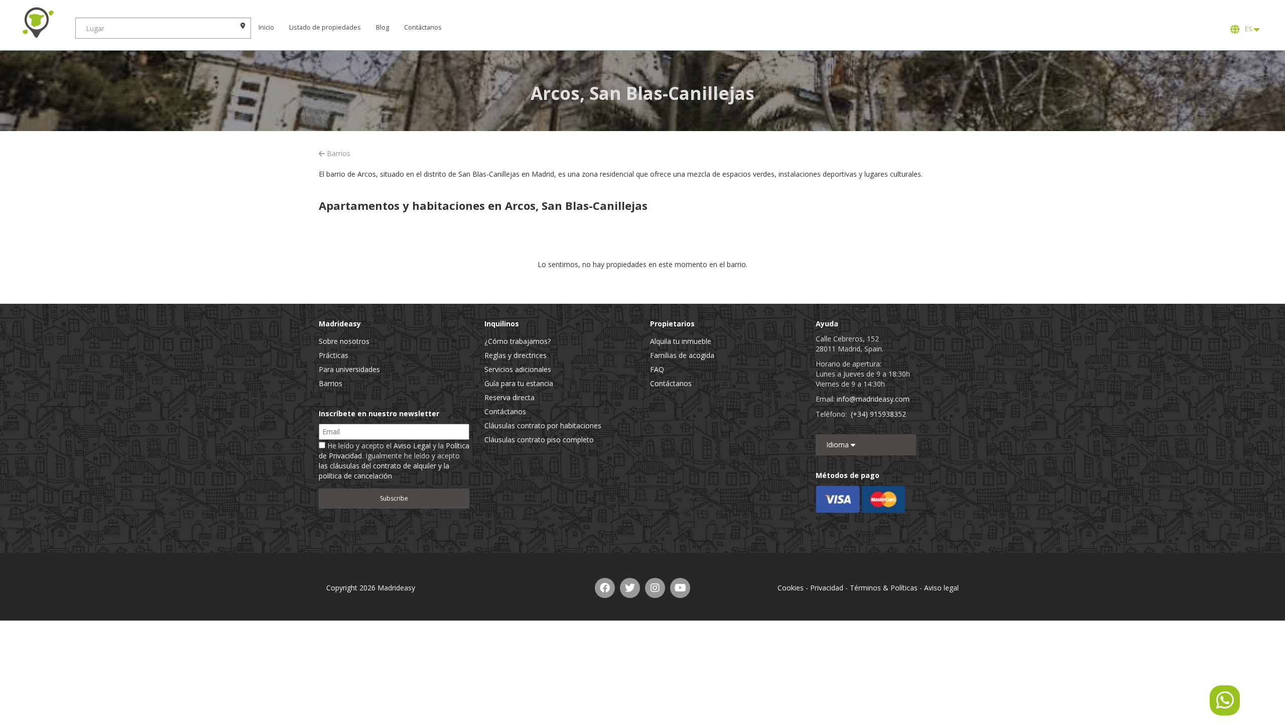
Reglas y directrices (515, 355)
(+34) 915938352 (878, 414)
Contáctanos (423, 27)
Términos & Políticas (884, 587)
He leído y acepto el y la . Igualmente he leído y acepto (394, 460)
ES (1248, 29)
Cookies (791, 587)
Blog (382, 27)
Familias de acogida (682, 355)
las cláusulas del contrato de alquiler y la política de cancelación (384, 470)
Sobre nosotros (344, 341)
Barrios (337, 153)
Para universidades (349, 369)
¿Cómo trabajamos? (517, 341)
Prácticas (333, 355)
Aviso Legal (412, 445)
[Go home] (37, 22)
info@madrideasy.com (873, 399)
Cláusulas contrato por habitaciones (542, 425)
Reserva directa (509, 397)
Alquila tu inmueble (680, 341)
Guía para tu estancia (518, 383)
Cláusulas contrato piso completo (539, 439)
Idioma (838, 444)
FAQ (657, 369)
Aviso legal (941, 587)
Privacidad (826, 587)
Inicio (266, 27)
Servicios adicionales (517, 369)
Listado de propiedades (325, 27)
